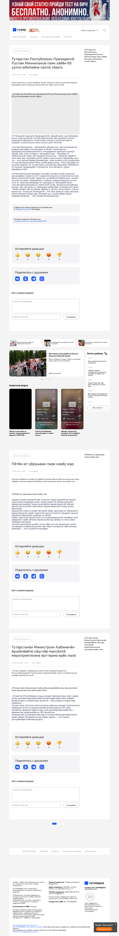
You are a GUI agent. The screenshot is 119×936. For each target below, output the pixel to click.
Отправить (71, 317)
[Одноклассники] (25, 278)
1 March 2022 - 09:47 (18, 471)
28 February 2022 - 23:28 (20, 663)
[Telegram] (33, 278)
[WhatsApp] (42, 278)
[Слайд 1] (41, 379)
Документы (90, 851)
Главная (68, 36)
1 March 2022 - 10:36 (18, 74)
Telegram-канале (23, 209)
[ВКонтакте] (17, 278)
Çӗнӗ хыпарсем (22, 51)
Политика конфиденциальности (26, 932)
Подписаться (104, 929)
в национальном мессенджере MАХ (30, 221)
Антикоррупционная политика (25, 925)
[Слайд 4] (48, 379)
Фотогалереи (19, 36)
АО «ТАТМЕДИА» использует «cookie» (28, 927)
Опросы (34, 36)
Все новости (98, 408)
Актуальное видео (50, 36)
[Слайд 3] (46, 379)
